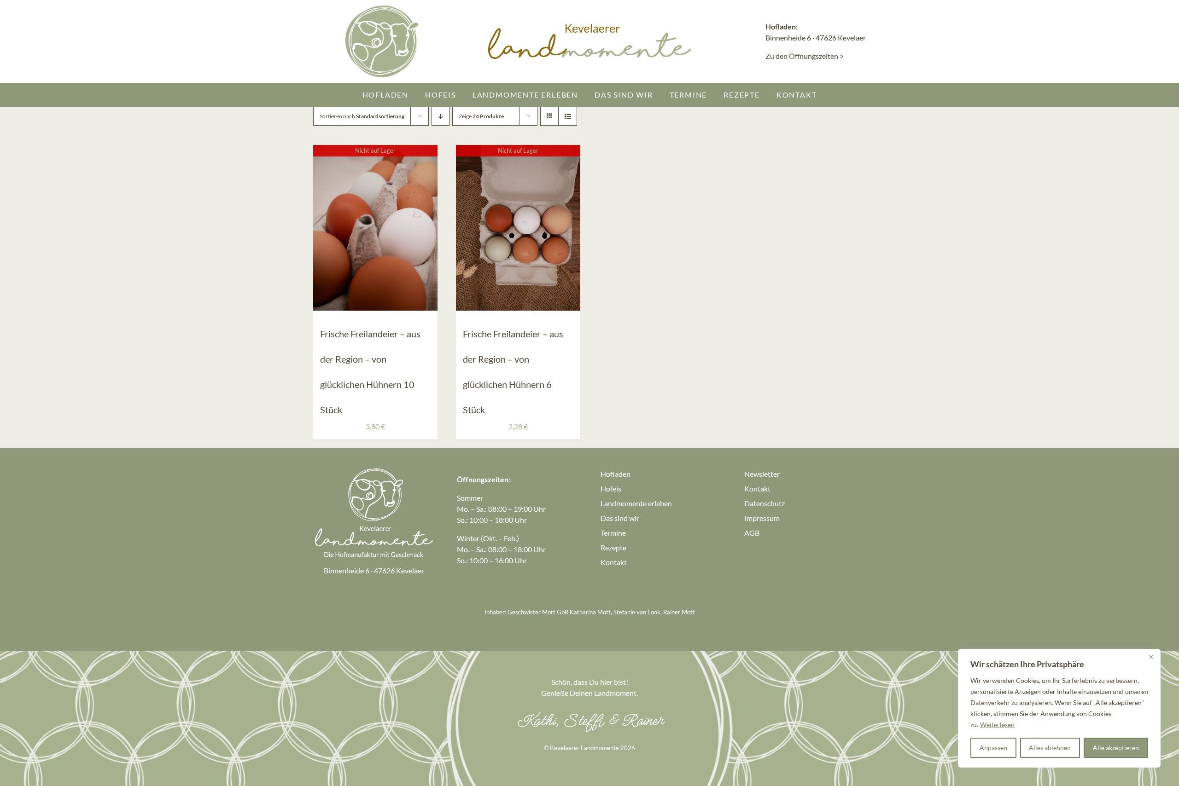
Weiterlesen (997, 724)
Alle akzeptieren (1116, 747)
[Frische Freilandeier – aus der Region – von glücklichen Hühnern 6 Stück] (518, 150)
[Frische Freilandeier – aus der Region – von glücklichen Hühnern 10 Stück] (375, 150)
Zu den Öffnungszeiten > (804, 56)
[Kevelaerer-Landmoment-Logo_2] (374, 470)
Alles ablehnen (1050, 747)
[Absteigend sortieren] (440, 116)
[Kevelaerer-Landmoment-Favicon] (382, 8)
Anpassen (993, 747)
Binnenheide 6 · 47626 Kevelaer (815, 37)
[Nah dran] (1150, 656)
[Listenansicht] (568, 116)
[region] (1059, 708)
